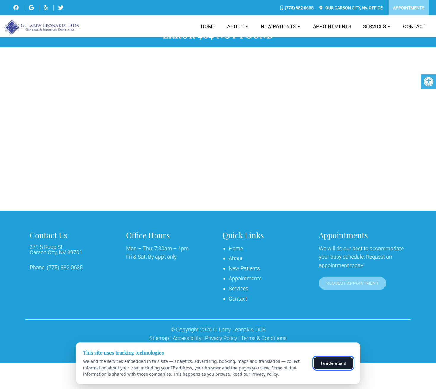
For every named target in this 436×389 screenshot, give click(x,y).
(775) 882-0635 (299, 7)
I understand (333, 363)
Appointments (408, 7)
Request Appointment (352, 283)
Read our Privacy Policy (255, 374)
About (235, 26)
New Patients (278, 26)
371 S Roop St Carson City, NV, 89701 (56, 249)
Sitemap (159, 338)
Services (374, 26)
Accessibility (187, 338)
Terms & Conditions (264, 338)
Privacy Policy (221, 338)
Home (208, 26)
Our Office (353, 7)
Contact (414, 26)
